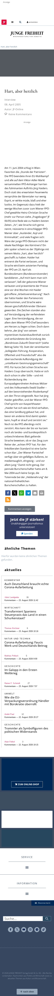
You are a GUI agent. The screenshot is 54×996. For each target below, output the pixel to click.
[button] (12, 22)
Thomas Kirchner (11, 628)
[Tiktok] (43, 929)
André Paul (9, 714)
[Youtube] (23, 929)
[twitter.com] (17, 929)
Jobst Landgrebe (11, 597)
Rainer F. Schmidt (12, 683)
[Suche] (47, 918)
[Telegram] (36, 929)
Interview (10, 99)
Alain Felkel (9, 742)
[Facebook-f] (10, 929)
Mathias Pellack (11, 656)
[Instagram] (30, 929)
